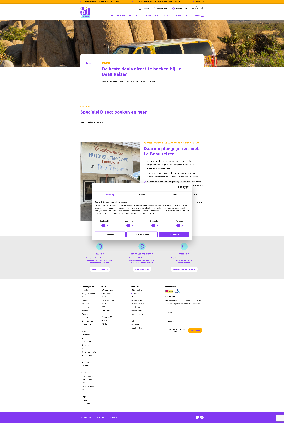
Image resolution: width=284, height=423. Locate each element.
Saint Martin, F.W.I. (89, 352)
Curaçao (85, 314)
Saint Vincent (87, 355)
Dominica (85, 317)
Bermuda (85, 307)
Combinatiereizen (139, 297)
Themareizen (135, 16)
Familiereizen (137, 300)
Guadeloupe (86, 324)
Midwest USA (107, 317)
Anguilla (85, 290)
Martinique (86, 328)
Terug (88, 63)
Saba (83, 338)
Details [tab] (142, 195)
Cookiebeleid (137, 328)
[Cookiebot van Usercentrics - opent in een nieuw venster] (179, 187)
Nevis (84, 331)
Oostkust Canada (88, 376)
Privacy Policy (176, 331)
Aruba (84, 297)
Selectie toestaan (142, 234)
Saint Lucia (86, 348)
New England (107, 310)
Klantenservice (181, 8)
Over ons (135, 325)
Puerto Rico (86, 335)
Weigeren (110, 234)
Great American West (108, 301)
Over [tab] (175, 195)
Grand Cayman (87, 321)
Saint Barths (86, 342)
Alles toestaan (173, 234)
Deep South (106, 293)
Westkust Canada (88, 386)
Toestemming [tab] (108, 195)
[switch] (129, 225)
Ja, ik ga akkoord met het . (177, 330)
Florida (104, 314)
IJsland (84, 400)
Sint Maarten (87, 362)
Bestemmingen (117, 16)
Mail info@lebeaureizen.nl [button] (184, 269)
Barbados (85, 304)
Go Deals (167, 16)
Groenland (86, 403)
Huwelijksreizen (138, 304)
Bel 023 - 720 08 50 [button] (100, 269)
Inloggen (146, 8)
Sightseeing (152, 16)
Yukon (84, 389)
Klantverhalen (162, 8)
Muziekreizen (137, 290)
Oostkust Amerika (109, 297)
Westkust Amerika (109, 290)
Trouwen (135, 293)
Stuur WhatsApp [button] (142, 269)
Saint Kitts (86, 345)
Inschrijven (195, 330)
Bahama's (85, 300)
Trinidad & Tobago (88, 366)
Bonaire (85, 311)
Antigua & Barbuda (89, 293)
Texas (104, 307)
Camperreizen (137, 314)
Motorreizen (137, 311)
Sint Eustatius (87, 359)
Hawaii (104, 320)
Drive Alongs (183, 16)
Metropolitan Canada (87, 381)
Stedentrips (136, 307)
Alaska (104, 324)
